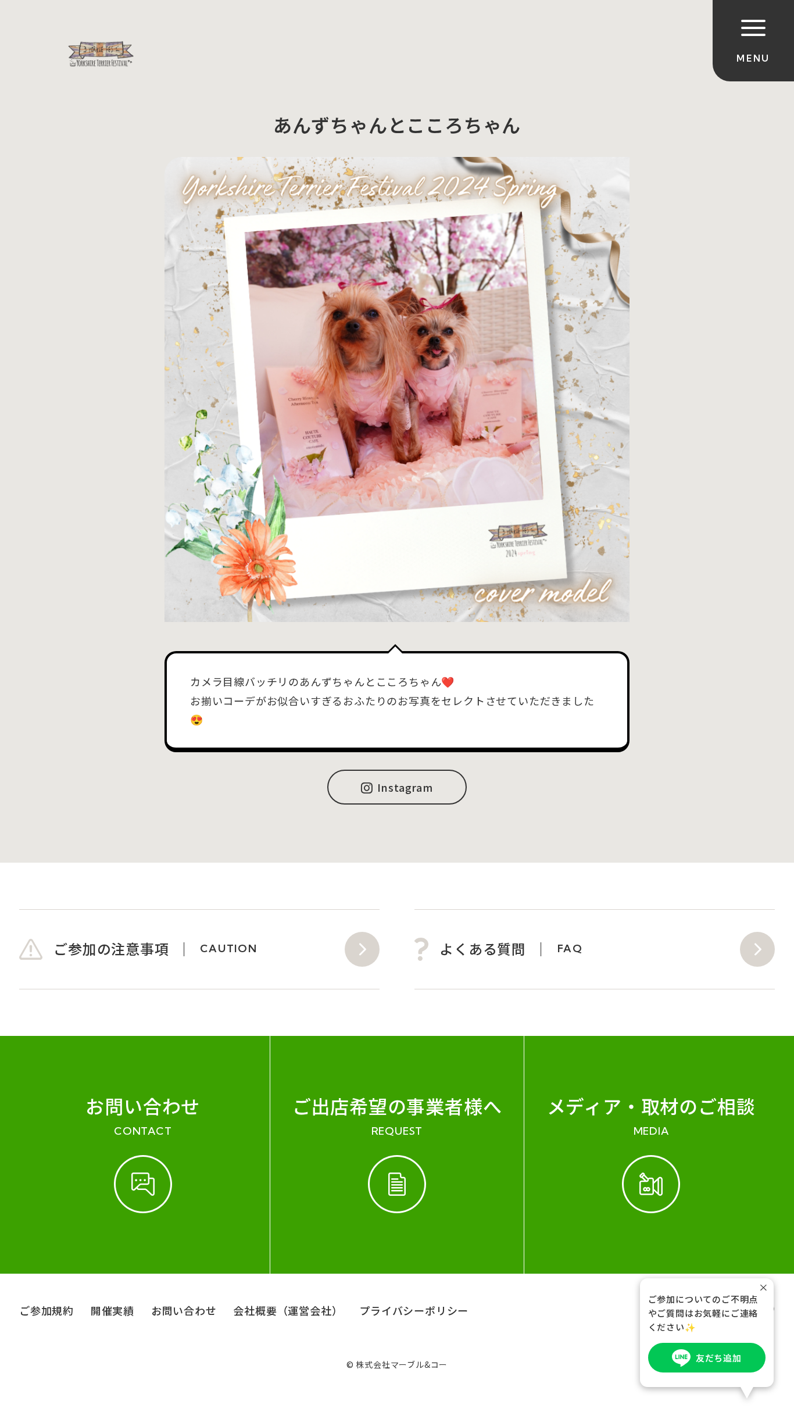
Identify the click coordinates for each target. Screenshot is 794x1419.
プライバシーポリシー (413, 1310)
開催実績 (112, 1310)
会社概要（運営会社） (287, 1310)
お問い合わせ (184, 1310)
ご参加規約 (46, 1310)
